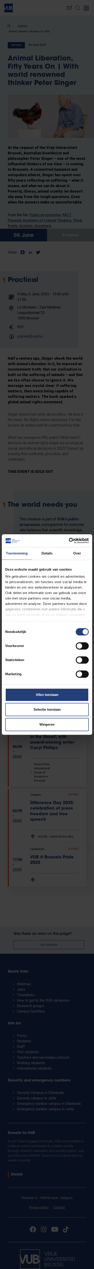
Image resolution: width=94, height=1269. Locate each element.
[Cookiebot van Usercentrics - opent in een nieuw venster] (69, 541)
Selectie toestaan (47, 709)
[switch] (82, 646)
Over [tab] (77, 553)
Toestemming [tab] (17, 553)
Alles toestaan (47, 695)
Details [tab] (47, 553)
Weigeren (47, 724)
